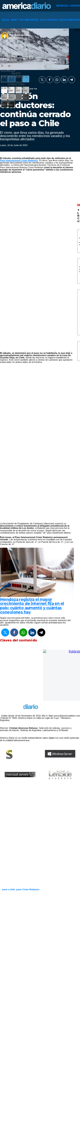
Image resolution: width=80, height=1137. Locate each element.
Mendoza (62, 6)
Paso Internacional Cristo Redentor (19, 160)
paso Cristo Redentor (27, 889)
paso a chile (8, 889)
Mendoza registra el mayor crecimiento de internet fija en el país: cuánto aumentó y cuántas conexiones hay (32, 606)
